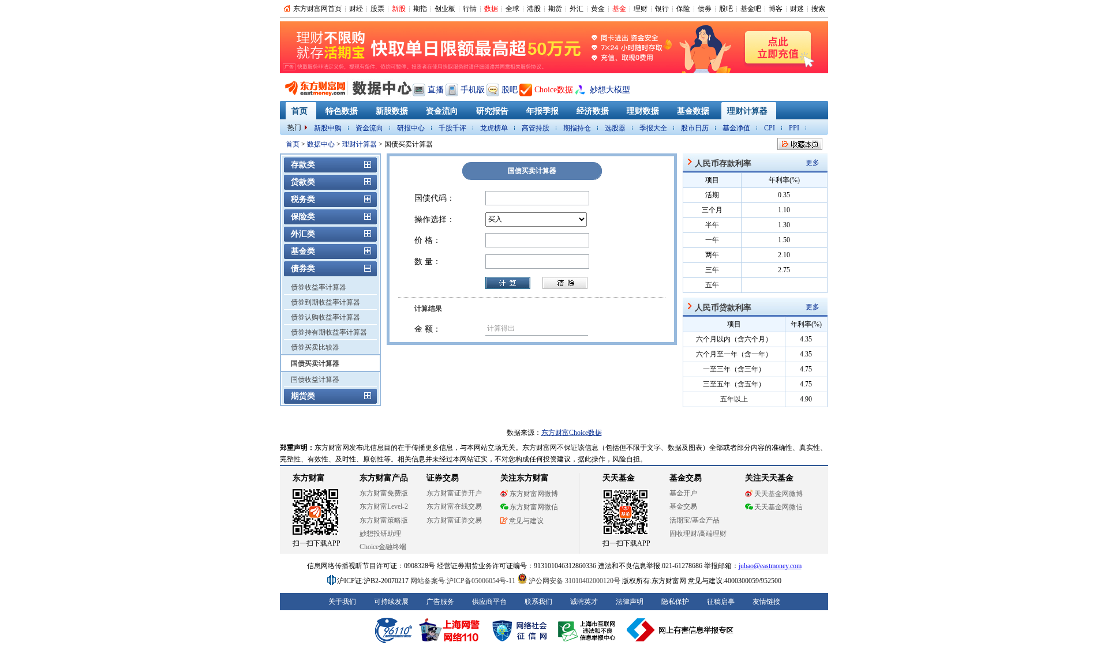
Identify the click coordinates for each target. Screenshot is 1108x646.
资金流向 (369, 128)
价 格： (427, 240)
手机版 (473, 89)
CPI (769, 128)
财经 (356, 9)
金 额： (427, 329)
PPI (794, 128)
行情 (470, 9)
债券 (705, 9)
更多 (812, 163)
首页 (293, 144)
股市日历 (695, 128)
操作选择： (434, 219)
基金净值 (736, 128)
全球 (512, 9)
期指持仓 (577, 128)
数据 (491, 9)
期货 (555, 9)
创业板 (445, 9)
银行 (662, 9)
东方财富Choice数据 (571, 433)
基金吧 (750, 9)
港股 (534, 9)
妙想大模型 (610, 89)
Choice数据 (553, 89)
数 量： (427, 261)
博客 (776, 9)
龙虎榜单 (494, 128)
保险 (683, 9)
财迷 (797, 9)
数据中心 (321, 144)
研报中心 (411, 128)
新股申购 (328, 128)
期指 (420, 9)
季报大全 (653, 128)
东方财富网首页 (317, 9)
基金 (619, 9)
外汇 (576, 9)
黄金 (598, 9)
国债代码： (434, 198)
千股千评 (452, 128)
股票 (377, 9)
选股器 (615, 128)
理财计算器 (359, 144)
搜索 (818, 9)
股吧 (726, 9)
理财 (640, 9)
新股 (399, 9)
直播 (436, 89)
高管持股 (535, 128)
